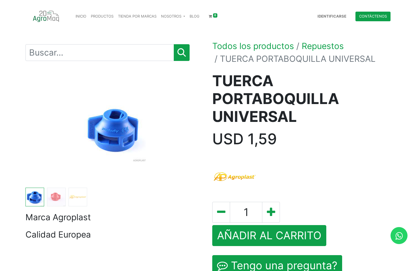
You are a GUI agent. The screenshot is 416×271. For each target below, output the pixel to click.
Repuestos (323, 46)
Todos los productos (253, 46)
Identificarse (332, 16)
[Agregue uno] (271, 212)
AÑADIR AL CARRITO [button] (269, 235)
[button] (38, 128)
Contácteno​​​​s (373, 16)
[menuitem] (81, 16)
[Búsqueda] (182, 52)
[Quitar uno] (221, 212)
